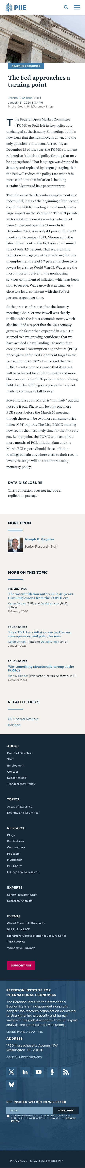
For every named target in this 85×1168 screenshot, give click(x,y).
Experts (14, 887)
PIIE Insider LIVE (18, 929)
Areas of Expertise (19, 806)
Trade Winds (16, 941)
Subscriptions (16, 777)
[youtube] (39, 1072)
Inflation (14, 725)
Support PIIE (21, 965)
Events (13, 916)
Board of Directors (20, 753)
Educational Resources (23, 872)
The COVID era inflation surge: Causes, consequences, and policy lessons (39, 634)
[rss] (66, 1072)
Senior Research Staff (22, 894)
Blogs (11, 835)
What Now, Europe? (21, 948)
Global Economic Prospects (26, 923)
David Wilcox (50, 603)
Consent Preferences (24, 1057)
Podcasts (13, 853)
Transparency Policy (21, 783)
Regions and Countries (22, 812)
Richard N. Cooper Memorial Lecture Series (36, 935)
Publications (15, 841)
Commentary (16, 847)
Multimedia (14, 859)
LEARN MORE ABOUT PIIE (24, 1031)
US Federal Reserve (23, 719)
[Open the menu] (77, 7)
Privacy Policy (18, 1161)
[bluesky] (11, 1085)
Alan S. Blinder (18, 675)
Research (16, 828)
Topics (13, 799)
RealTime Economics (26, 65)
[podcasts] (52, 1072)
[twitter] (11, 1072)
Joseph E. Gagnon (20, 97)
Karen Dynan (17, 603)
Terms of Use (37, 1161)
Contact (12, 771)
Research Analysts (19, 900)
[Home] (16, 7)
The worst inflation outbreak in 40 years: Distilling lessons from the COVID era (41, 596)
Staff (10, 759)
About (13, 746)
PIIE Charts (14, 865)
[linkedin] (25, 1072)
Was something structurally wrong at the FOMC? (41, 668)
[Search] (66, 7)
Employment (16, 765)
